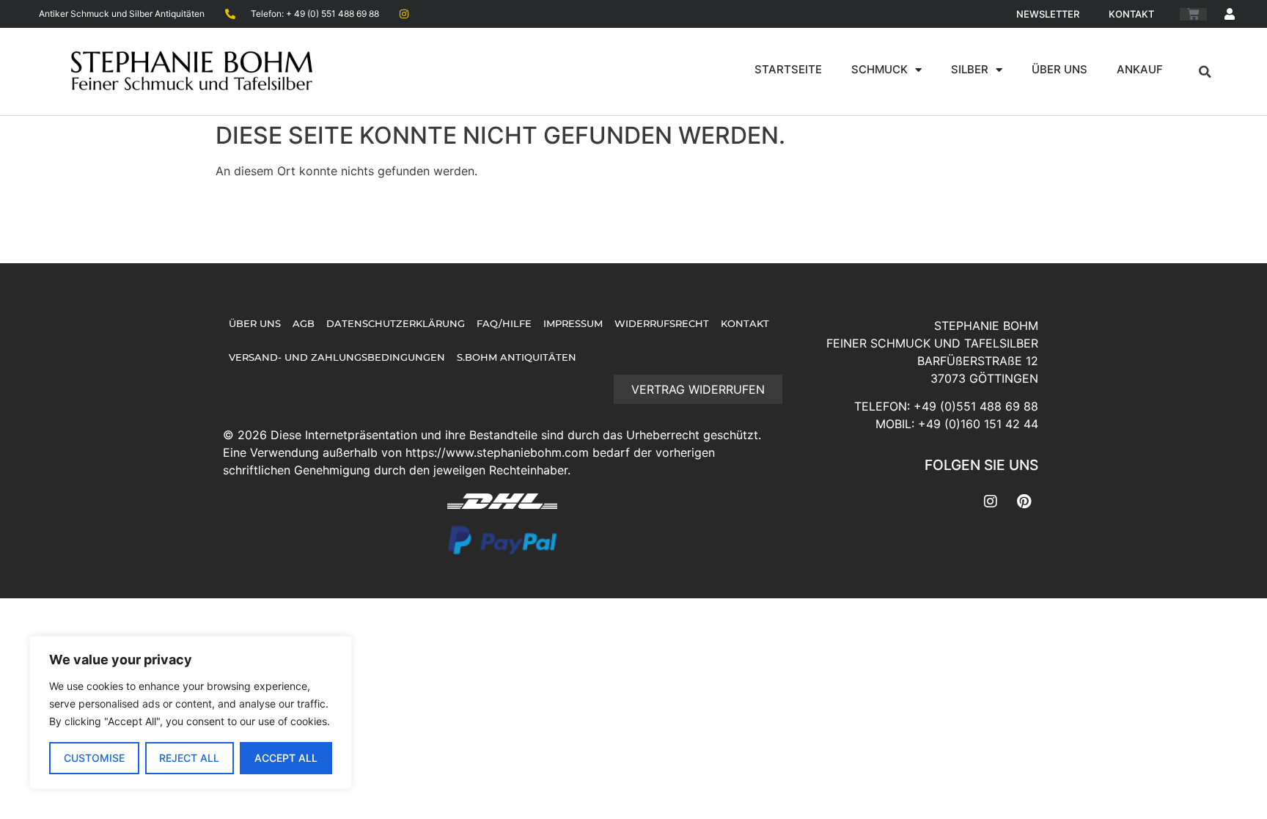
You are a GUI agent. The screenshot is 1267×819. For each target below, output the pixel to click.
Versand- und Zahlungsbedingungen (337, 357)
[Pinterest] (1023, 501)
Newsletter (1047, 14)
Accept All (285, 758)
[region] (190, 713)
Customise (94, 758)
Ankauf (1140, 69)
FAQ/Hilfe (504, 323)
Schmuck (879, 69)
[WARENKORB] (1193, 14)
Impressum (573, 323)
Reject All (189, 758)
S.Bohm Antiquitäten (516, 357)
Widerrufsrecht (661, 323)
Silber (969, 69)
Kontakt (1131, 14)
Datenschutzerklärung (395, 323)
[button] (1205, 72)
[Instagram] (990, 501)
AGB (304, 323)
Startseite (788, 69)
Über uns (1059, 69)
